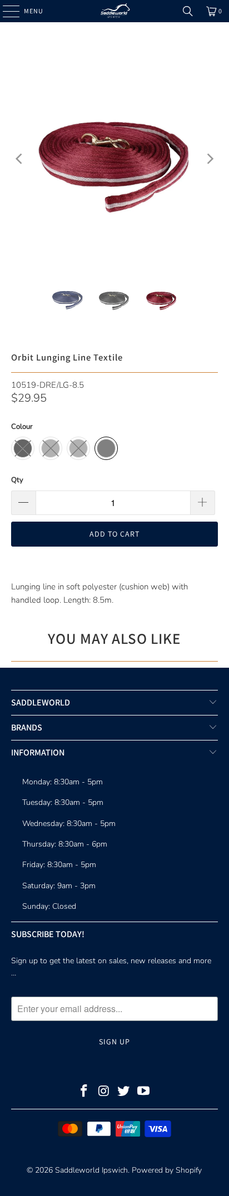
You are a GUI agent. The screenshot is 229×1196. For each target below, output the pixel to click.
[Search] (187, 11)
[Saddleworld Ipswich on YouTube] (144, 1092)
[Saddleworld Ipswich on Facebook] (84, 1092)
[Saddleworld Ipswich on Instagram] (104, 1092)
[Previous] (19, 159)
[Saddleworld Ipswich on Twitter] (124, 1092)
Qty (17, 480)
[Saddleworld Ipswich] (114, 11)
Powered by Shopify (167, 1170)
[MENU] (5, 11)
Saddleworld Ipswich (91, 1170)
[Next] (209, 159)
